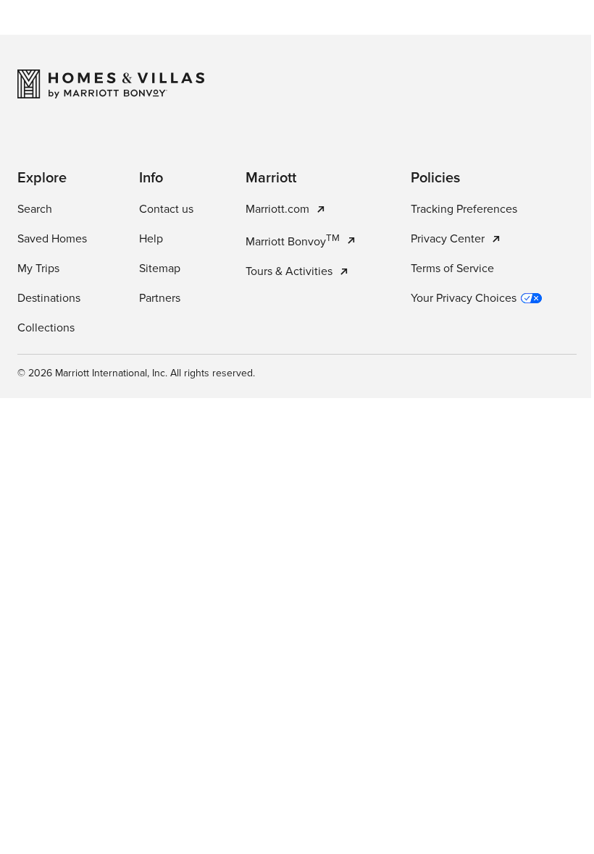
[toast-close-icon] (520, 781)
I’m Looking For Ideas (349, 378)
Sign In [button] (507, 32)
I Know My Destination (236, 378)
